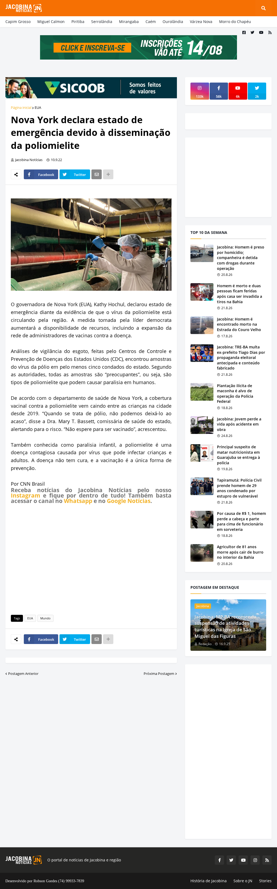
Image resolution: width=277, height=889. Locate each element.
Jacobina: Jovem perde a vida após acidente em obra (239, 424)
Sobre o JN (242, 880)
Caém (151, 21)
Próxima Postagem (159, 673)
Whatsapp (78, 501)
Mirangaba (129, 21)
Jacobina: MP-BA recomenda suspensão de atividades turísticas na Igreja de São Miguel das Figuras (225, 626)
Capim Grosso (18, 21)
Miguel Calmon (51, 21)
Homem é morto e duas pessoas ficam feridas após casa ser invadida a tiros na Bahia (239, 293)
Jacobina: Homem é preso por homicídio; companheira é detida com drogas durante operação (240, 257)
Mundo (45, 618)
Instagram (25, 495)
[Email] (96, 174)
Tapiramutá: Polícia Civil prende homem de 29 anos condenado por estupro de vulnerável (239, 488)
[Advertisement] (91, 558)
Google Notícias (128, 501)
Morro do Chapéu (235, 21)
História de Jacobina (208, 880)
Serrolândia (101, 21)
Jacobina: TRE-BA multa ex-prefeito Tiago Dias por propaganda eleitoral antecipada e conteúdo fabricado (241, 357)
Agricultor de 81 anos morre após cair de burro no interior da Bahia (240, 552)
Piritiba (77, 21)
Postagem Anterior (23, 673)
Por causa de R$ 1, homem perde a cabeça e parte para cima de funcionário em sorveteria (241, 521)
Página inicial (21, 107)
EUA (38, 107)
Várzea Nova (201, 21)
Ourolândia (173, 21)
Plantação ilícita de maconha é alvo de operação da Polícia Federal (235, 393)
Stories (265, 880)
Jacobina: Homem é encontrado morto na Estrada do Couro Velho (239, 324)
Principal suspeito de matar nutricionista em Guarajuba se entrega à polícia (238, 454)
